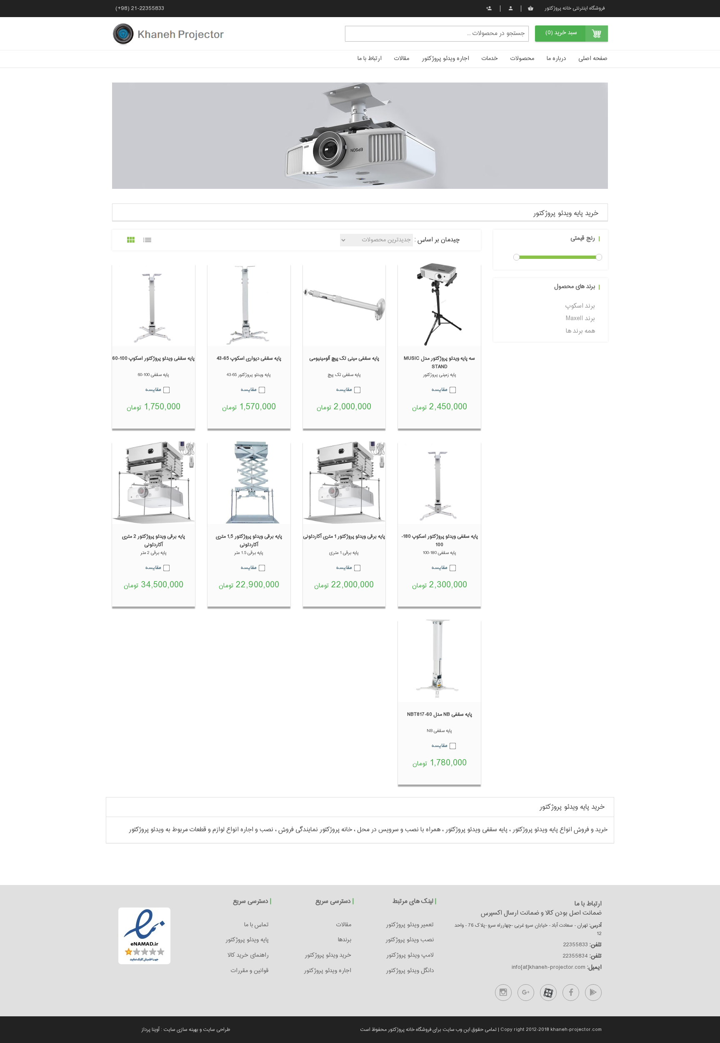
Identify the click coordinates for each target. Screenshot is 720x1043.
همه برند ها (580, 331)
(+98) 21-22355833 (139, 8)
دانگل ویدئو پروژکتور (410, 970)
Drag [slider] (516, 257)
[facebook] (570, 992)
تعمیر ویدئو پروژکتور (410, 925)
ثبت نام (489, 8)
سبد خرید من (531, 8)
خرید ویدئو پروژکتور (328, 955)
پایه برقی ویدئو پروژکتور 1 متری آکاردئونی (344, 536)
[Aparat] (548, 992)
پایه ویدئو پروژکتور (247, 940)
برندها (344, 940)
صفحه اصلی (593, 59)
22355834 (575, 956)
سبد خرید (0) (561, 33)
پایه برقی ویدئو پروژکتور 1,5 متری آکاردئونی (249, 540)
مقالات (401, 59)
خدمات (490, 59)
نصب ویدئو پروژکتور (409, 940)
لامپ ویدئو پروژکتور (410, 955)
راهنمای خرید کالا (248, 955)
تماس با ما (256, 925)
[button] (360, 210)
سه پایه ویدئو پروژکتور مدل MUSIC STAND (439, 362)
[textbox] (436, 33)
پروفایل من (510, 8)
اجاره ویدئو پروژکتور (445, 59)
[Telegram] (593, 992)
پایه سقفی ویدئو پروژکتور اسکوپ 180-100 (439, 540)
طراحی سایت (216, 1029)
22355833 (575, 945)
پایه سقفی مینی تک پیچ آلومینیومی (344, 358)
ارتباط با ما (370, 59)
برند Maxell (580, 318)
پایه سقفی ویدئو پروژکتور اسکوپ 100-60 (153, 358)
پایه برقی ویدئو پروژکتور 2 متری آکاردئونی (153, 540)
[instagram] (503, 992)
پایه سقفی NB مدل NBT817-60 (439, 714)
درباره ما (556, 59)
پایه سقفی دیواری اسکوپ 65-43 (249, 358)
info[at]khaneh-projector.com (548, 967)
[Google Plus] (526, 992)
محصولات (522, 59)
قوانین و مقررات (250, 970)
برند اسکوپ (580, 306)
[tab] (360, 212)
